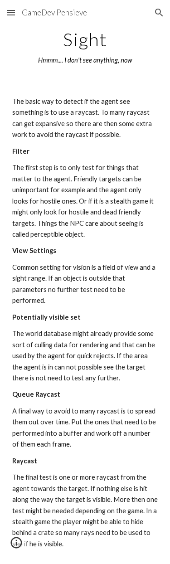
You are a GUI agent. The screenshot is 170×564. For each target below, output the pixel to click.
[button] (11, 12)
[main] (85, 47)
